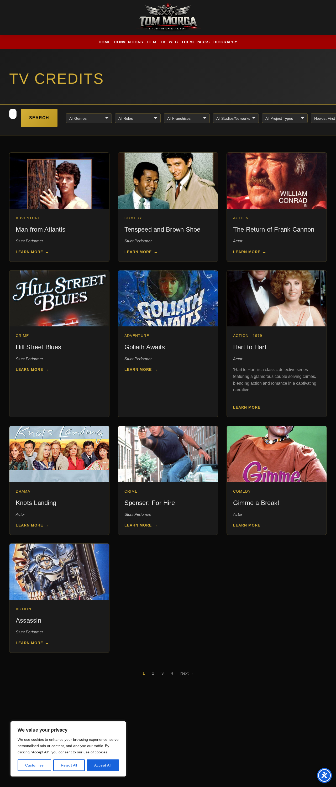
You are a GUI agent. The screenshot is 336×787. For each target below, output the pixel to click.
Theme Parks (195, 42)
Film (151, 42)
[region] (68, 748)
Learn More (32, 252)
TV (162, 42)
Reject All (69, 765)
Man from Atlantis (40, 229)
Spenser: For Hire (149, 502)
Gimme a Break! (256, 502)
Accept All (102, 765)
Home (105, 42)
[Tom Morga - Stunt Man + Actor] (168, 17)
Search (39, 118)
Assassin (28, 620)
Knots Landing (36, 502)
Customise (34, 765)
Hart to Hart (249, 347)
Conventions (128, 42)
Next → (186, 673)
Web (173, 42)
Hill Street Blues (38, 347)
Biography (225, 42)
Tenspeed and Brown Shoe (162, 229)
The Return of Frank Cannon (273, 229)
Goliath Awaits (144, 347)
